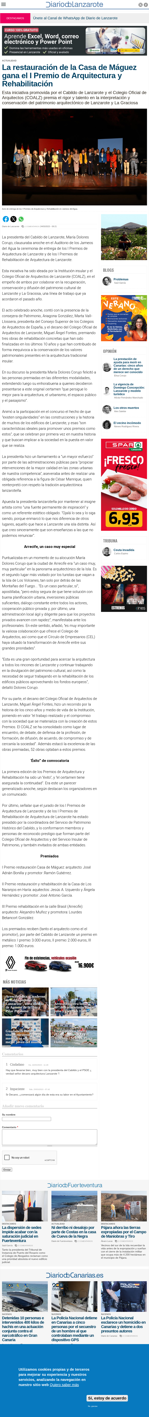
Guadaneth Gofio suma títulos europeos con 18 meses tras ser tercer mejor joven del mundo (24, 1036)
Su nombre (8, 1114)
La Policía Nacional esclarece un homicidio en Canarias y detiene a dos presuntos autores (123, 1324)
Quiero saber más (64, 1385)
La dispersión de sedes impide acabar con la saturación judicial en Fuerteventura (21, 1234)
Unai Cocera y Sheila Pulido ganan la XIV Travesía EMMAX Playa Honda (73, 1036)
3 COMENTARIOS (125, 1241)
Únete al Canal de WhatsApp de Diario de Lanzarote (75, 18)
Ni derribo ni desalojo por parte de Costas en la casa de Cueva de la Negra (73, 1232)
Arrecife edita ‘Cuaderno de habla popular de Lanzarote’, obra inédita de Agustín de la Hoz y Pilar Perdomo (25, 1003)
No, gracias (92, 1406)
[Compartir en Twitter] (13, 221)
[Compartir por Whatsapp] (21, 221)
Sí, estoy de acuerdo (107, 1398)
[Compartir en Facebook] (6, 221)
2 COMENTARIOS (32, 226)
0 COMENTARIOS (25, 1246)
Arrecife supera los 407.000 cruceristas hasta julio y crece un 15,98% (73, 1007)
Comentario (10, 1127)
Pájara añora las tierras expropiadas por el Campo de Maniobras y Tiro (123, 1232)
